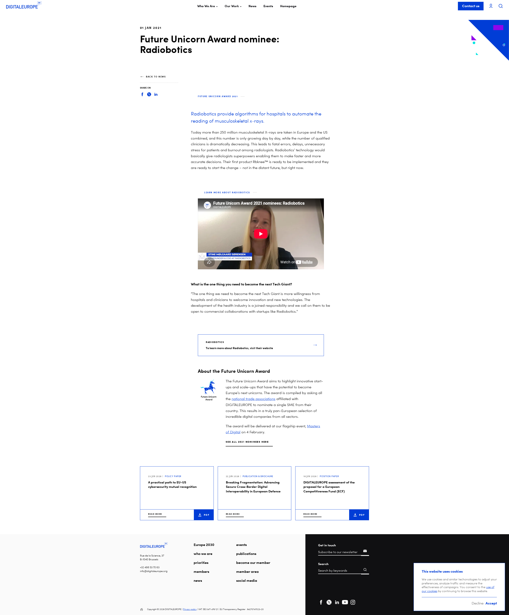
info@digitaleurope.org (153, 571)
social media (246, 580)
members (201, 571)
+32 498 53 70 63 (149, 567)
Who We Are (206, 6)
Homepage (288, 6)
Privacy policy (190, 609)
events (241, 544)
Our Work (232, 6)
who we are (203, 553)
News (252, 6)
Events (268, 6)
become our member (253, 562)
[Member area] (491, 6)
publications (246, 553)
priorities (201, 562)
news (198, 580)
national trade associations (253, 399)
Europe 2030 (204, 544)
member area (247, 571)
